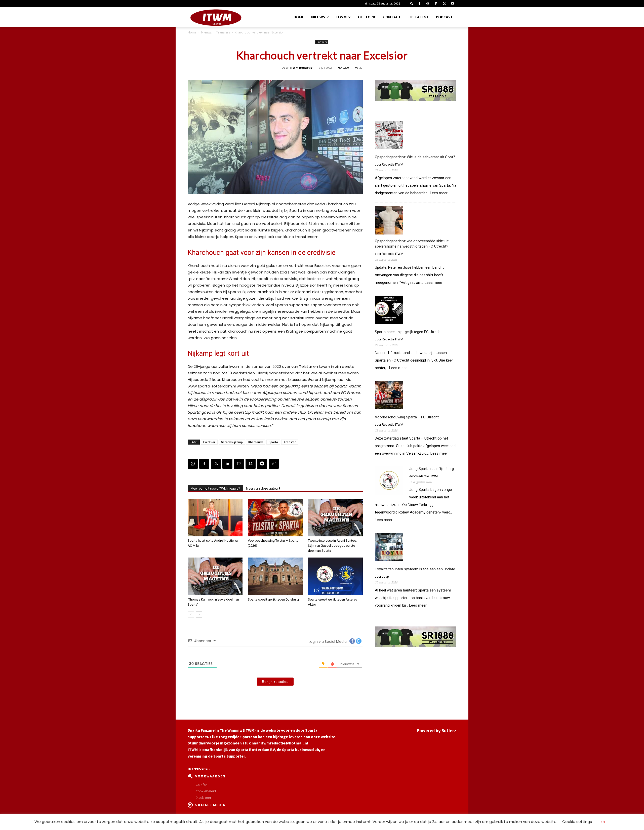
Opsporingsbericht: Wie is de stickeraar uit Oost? (415, 157)
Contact (392, 17)
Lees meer (439, 193)
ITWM (341, 17)
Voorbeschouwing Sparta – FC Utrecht (407, 417)
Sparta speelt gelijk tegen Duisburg (273, 599)
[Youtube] (452, 3)
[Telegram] (262, 464)
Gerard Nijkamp (232, 442)
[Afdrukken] (251, 464)
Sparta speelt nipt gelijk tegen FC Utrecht (408, 332)
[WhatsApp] (193, 464)
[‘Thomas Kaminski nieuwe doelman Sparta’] (215, 576)
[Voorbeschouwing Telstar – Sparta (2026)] (275, 517)
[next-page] (199, 614)
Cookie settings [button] (577, 821)
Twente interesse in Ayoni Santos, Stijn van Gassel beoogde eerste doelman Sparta (332, 545)
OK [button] (603, 822)
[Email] (239, 464)
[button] (412, 3)
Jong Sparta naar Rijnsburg (431, 468)
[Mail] (427, 3)
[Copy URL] (274, 464)
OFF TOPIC (367, 17)
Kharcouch (255, 442)
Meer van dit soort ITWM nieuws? (215, 488)
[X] (444, 3)
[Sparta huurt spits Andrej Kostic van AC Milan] (215, 517)
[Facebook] (419, 3)
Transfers (223, 32)
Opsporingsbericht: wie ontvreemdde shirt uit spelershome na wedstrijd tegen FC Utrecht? (412, 244)
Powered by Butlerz (436, 730)
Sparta (273, 442)
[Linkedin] (227, 464)
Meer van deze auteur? (263, 488)
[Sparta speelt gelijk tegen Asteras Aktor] (335, 576)
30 (361, 67)
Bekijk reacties (275, 682)
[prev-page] (191, 614)
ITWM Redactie (301, 67)
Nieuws (318, 17)
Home (299, 17)
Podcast (444, 17)
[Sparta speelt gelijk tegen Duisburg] (275, 576)
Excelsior (209, 442)
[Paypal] (436, 3)
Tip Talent (418, 17)
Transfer (290, 442)
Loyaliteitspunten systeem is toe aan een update (415, 569)
